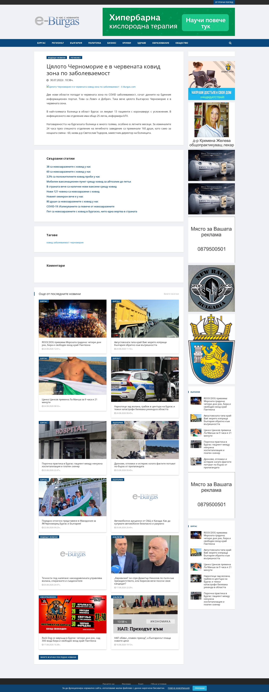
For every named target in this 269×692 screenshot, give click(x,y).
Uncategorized (48, 597)
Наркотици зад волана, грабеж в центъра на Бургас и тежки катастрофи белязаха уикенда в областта (144, 408)
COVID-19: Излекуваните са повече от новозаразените (80, 206)
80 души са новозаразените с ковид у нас (72, 201)
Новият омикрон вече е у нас (65, 196)
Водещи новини (56, 57)
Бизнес (111, 42)
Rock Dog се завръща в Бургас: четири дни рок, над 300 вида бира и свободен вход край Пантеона (71, 639)
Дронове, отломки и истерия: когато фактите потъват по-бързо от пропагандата (144, 465)
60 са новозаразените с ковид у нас (69, 171)
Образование (160, 42)
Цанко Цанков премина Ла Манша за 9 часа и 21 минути (69, 401)
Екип (140, 684)
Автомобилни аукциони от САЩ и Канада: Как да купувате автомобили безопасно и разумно (142, 522)
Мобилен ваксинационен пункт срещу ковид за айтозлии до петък (89, 181)
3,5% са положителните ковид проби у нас (73, 176)
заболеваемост (61, 242)
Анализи (117, 537)
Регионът (58, 42)
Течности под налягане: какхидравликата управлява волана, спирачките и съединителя (72, 579)
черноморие (77, 242)
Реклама (126, 684)
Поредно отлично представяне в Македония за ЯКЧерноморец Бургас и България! (69, 522)
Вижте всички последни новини (58, 657)
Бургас (41, 42)
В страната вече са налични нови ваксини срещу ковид (82, 186)
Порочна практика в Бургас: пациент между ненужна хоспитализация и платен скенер (72, 465)
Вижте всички (171, 293)
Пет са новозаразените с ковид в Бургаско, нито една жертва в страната (92, 211)
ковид (50, 242)
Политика (94, 42)
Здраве (141, 42)
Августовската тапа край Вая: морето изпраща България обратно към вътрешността (140, 343)
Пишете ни (108, 684)
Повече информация (179, 688)
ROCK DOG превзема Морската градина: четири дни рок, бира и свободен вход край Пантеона (71, 343)
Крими (127, 42)
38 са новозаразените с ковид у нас (69, 166)
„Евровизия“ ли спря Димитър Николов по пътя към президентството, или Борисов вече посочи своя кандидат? (144, 580)
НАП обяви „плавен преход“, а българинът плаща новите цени (142, 639)
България (76, 42)
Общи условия (158, 684)
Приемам (200, 688)
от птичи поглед (224, 2)
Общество (181, 42)
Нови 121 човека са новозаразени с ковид (73, 191)
